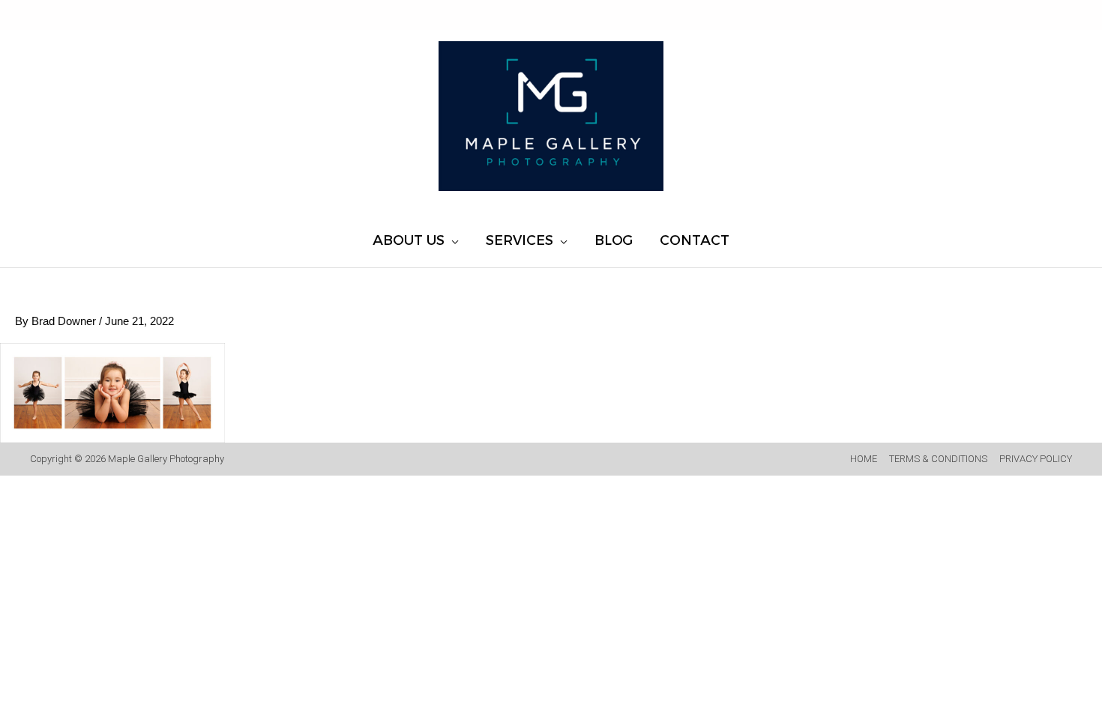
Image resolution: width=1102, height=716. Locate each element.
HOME (863, 458)
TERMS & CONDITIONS (938, 458)
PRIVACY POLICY (1035, 458)
